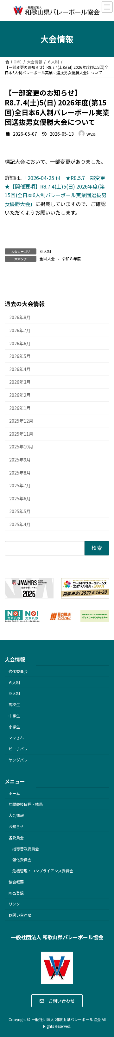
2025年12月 (21, 421)
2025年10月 (21, 447)
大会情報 (16, 815)
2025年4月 (20, 524)
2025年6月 (20, 498)
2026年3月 (20, 382)
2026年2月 (20, 395)
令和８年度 (71, 258)
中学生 (14, 715)
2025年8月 (20, 472)
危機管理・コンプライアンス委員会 (42, 870)
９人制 (14, 693)
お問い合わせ (20, 915)
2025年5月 (20, 511)
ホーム (14, 793)
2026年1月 (20, 408)
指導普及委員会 (25, 848)
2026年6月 (20, 343)
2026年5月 (20, 356)
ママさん (16, 737)
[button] (57, 1000)
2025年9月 (20, 459)
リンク (14, 903)
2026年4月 (20, 369)
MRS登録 (16, 893)
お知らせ (16, 826)
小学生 (14, 726)
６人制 (45, 251)
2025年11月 (21, 434)
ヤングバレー (20, 759)
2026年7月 (20, 330)
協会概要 (16, 881)
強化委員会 (18, 671)
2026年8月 (20, 317)
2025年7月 (20, 485)
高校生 (14, 704)
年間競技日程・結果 (26, 804)
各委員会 (16, 837)
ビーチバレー (20, 748)
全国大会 (47, 258)
